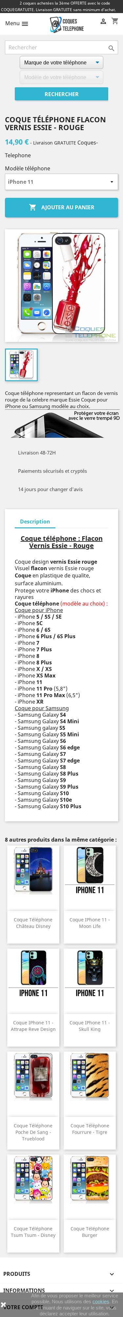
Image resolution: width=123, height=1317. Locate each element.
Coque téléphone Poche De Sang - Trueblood (33, 1132)
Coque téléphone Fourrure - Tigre (90, 1128)
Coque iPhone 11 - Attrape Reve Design (33, 1025)
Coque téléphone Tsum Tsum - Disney (33, 1231)
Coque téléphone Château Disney (33, 922)
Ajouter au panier (61, 207)
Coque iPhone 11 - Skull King (90, 1025)
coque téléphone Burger (90, 1231)
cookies (100, 1301)
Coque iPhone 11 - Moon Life (90, 922)
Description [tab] (35, 521)
